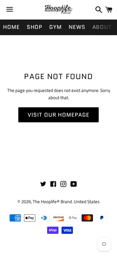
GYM (55, 27)
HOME (11, 27)
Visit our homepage (58, 115)
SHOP (35, 27)
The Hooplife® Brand (52, 201)
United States (87, 201)
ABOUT (102, 27)
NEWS (77, 27)
